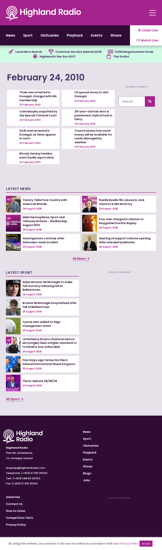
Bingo (87, 473)
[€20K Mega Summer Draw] (110, 51)
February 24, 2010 (46, 77)
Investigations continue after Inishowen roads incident (43, 240)
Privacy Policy (16, 525)
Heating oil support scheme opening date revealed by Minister (125, 240)
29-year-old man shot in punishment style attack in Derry (93, 115)
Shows (116, 35)
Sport (28, 35)
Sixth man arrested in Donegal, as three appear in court (37, 134)
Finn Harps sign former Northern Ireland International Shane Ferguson (49, 362)
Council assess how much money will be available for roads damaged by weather (93, 136)
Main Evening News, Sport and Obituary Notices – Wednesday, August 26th (45, 221)
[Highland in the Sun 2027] (35, 56)
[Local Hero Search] (11, 51)
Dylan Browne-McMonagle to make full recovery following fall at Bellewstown (48, 286)
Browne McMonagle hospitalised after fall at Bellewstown (50, 305)
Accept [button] (146, 543)
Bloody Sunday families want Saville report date (36, 155)
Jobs (86, 480)
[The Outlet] (108, 56)
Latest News (18, 188)
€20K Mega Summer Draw (134, 52)
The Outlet (121, 56)
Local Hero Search (28, 52)
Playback (75, 35)
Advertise (13, 497)
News (10, 35)
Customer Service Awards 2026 (78, 52)
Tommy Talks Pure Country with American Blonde (45, 202)
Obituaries (49, 35)
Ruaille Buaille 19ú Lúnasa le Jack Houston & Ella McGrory (121, 202)
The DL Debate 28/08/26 (40, 381)
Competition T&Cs (19, 518)
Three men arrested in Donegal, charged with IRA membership (38, 96)
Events (97, 35)
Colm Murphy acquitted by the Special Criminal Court (38, 113)
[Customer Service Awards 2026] (51, 51)
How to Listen (15, 511)
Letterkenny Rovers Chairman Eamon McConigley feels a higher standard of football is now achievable (50, 343)
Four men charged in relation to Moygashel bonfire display (121, 221)
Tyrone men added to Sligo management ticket (42, 324)
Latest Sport (19, 272)
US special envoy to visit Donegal (91, 94)
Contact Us (14, 504)
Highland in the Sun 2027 (57, 56)
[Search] (150, 101)
